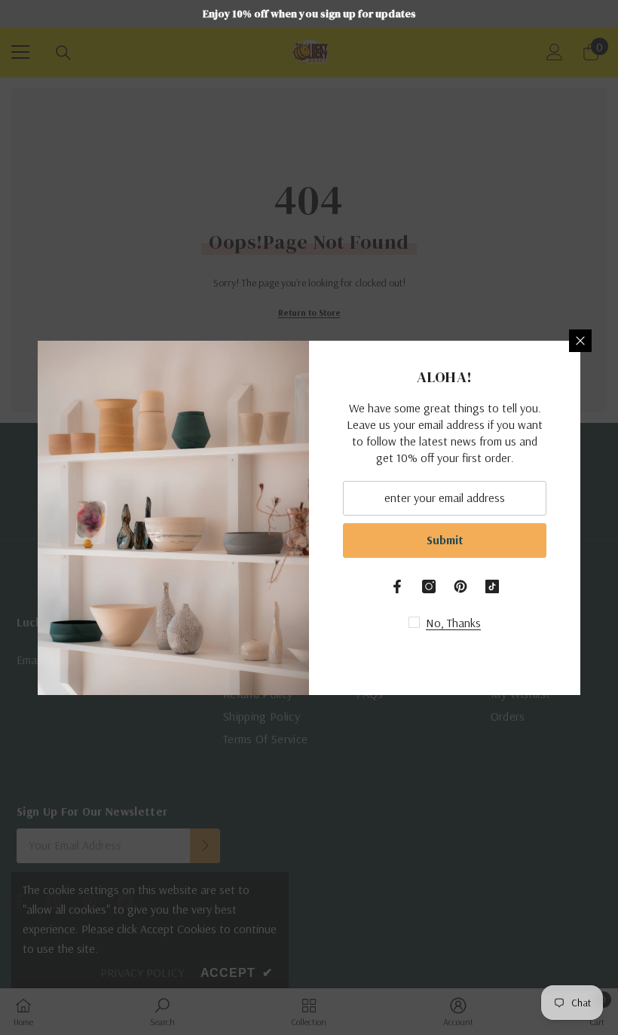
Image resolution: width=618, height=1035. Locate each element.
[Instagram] (429, 586)
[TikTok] (492, 586)
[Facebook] (397, 586)
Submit (445, 539)
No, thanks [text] (453, 622)
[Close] (580, 340)
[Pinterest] (460, 586)
